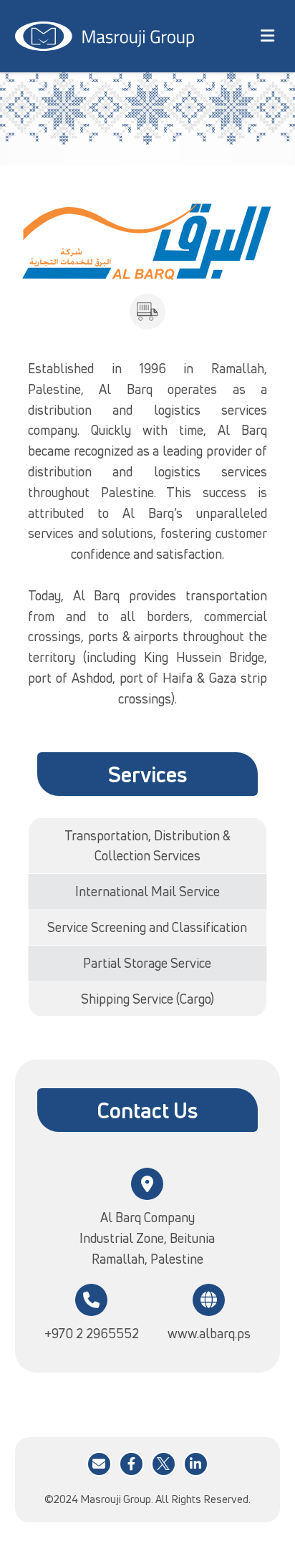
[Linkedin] (195, 1463)
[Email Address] (99, 1463)
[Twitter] (163, 1463)
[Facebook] (131, 1463)
